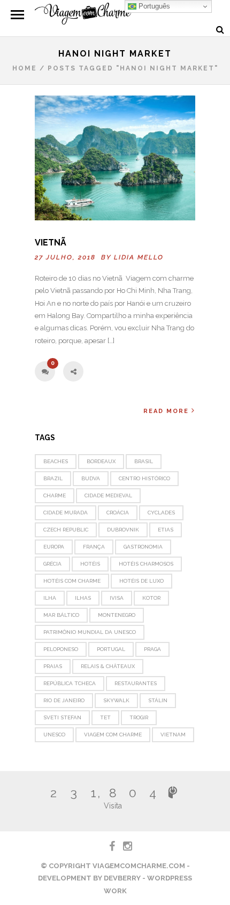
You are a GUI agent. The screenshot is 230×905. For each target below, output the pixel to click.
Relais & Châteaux (108, 666)
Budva (90, 478)
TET (105, 717)
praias (52, 666)
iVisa (117, 598)
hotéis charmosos (146, 564)
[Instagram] (123, 846)
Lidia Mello (139, 257)
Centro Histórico (144, 478)
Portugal (111, 649)
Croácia (117, 512)
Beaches (55, 461)
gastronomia (143, 547)
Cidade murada (65, 512)
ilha (49, 598)
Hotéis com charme (72, 581)
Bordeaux (101, 461)
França (94, 547)
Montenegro (116, 615)
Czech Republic (65, 530)
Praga (152, 649)
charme (54, 495)
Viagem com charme (113, 734)
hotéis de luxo (141, 581)
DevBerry (122, 878)
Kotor (151, 598)
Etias (165, 530)
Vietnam (173, 734)
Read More (166, 411)
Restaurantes (135, 683)
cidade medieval (108, 495)
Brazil (53, 478)
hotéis (90, 564)
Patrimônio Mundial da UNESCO (89, 632)
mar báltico (61, 615)
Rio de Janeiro (64, 700)
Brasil (143, 461)
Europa (53, 547)
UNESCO (54, 734)
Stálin (157, 700)
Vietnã (50, 242)
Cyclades (161, 512)
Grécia (52, 564)
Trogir (138, 717)
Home (24, 68)
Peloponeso (60, 649)
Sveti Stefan (62, 717)
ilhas (83, 598)
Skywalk (116, 700)
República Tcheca (69, 683)
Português (153, 6)
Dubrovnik (123, 530)
